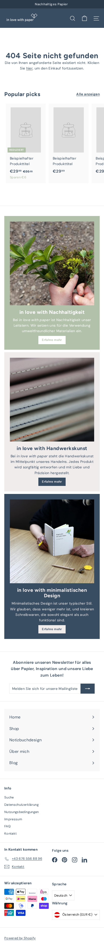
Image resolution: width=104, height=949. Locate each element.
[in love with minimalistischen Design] (52, 541)
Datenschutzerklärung (21, 804)
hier (29, 68)
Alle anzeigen (88, 94)
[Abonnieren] (88, 689)
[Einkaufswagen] (84, 18)
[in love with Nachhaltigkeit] (52, 263)
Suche (9, 797)
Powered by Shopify (20, 938)
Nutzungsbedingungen (21, 812)
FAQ (7, 826)
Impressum (13, 819)
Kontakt (10, 833)
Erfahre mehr (52, 340)
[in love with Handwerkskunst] (52, 400)
